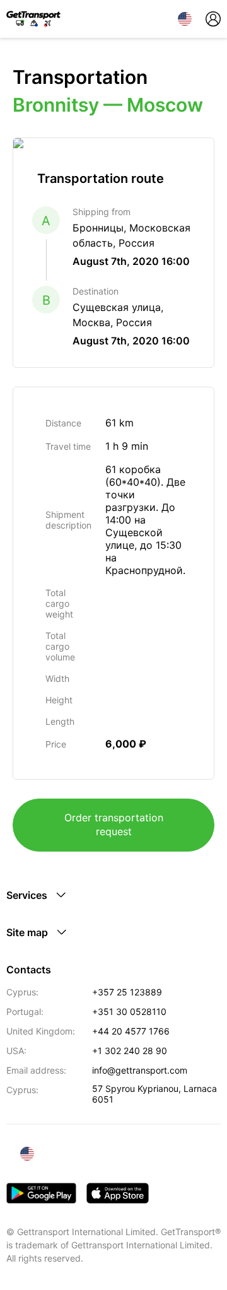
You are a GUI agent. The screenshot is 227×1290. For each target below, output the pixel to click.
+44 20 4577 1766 (131, 1031)
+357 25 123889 (127, 992)
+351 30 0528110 (129, 1011)
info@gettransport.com (139, 1070)
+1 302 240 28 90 (129, 1050)
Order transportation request (113, 824)
